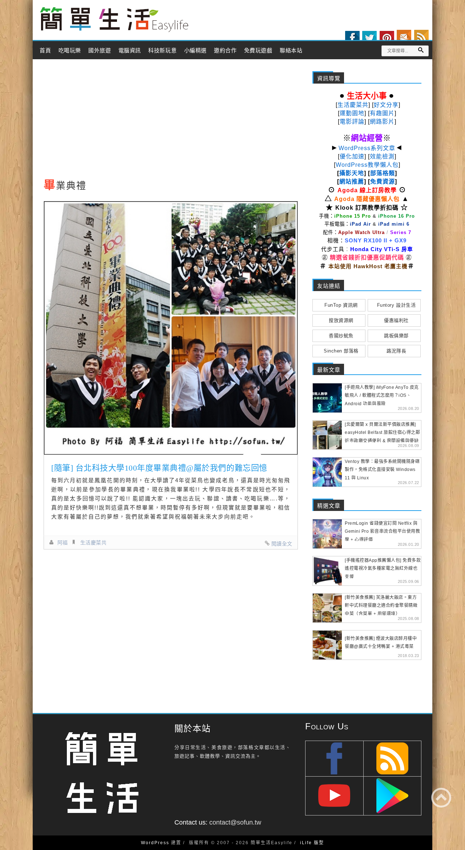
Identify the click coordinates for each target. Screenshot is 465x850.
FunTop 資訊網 (340, 305)
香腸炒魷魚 (341, 335)
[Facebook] (352, 38)
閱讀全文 (281, 544)
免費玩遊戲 (258, 50)
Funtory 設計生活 (396, 305)
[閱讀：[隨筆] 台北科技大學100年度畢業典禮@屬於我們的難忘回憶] (171, 328)
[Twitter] (369, 38)
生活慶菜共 (93, 542)
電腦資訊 (129, 50)
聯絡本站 (291, 50)
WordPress (155, 842)
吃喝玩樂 (69, 50)
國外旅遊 (99, 50)
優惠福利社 (396, 320)
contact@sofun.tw (235, 822)
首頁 (45, 50)
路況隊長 (396, 351)
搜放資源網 (341, 320)
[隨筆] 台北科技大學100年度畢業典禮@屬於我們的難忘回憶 (159, 467)
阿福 (62, 542)
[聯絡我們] (404, 37)
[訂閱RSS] (421, 37)
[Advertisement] (171, 121)
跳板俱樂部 (396, 335)
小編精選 (195, 50)
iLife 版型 (312, 842)
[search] (420, 50)
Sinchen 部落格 (341, 351)
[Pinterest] (387, 38)
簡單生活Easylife (114, 19)
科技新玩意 (162, 50)
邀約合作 (225, 50)
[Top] (441, 797)
